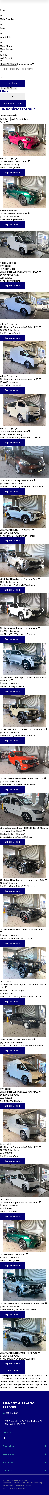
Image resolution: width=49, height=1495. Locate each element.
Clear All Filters (8, 64)
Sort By (3, 119)
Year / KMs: (5, 37)
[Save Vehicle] (29, 161)
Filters (13, 83)
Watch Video (8, 268)
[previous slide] (6, 140)
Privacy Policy (8, 1485)
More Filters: (6, 46)
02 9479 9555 (12, 1413)
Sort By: (3, 55)
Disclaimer (20, 1485)
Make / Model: (7, 19)
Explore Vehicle (12, 172)
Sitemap (29, 1485)
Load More (12, 1370)
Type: (2, 10)
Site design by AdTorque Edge (15, 1489)
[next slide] (43, 140)
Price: (2, 28)
